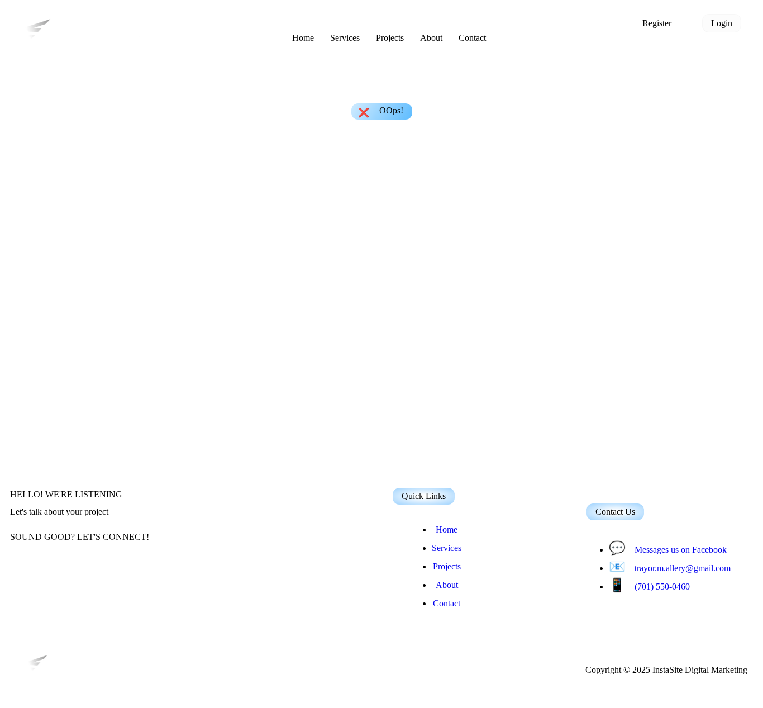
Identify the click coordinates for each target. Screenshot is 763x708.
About (431, 37)
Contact (472, 37)
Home (303, 37)
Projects (390, 37)
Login (721, 23)
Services (345, 37)
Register (656, 23)
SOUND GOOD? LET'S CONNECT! (79, 536)
